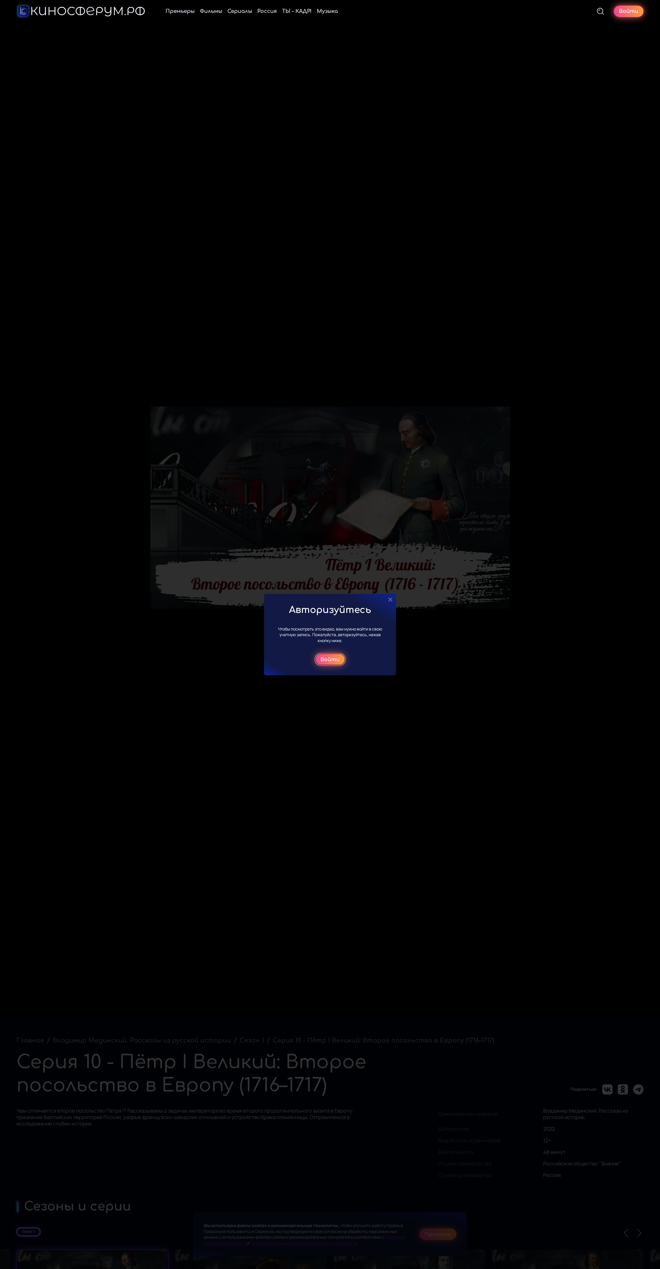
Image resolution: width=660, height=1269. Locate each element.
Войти (330, 659)
